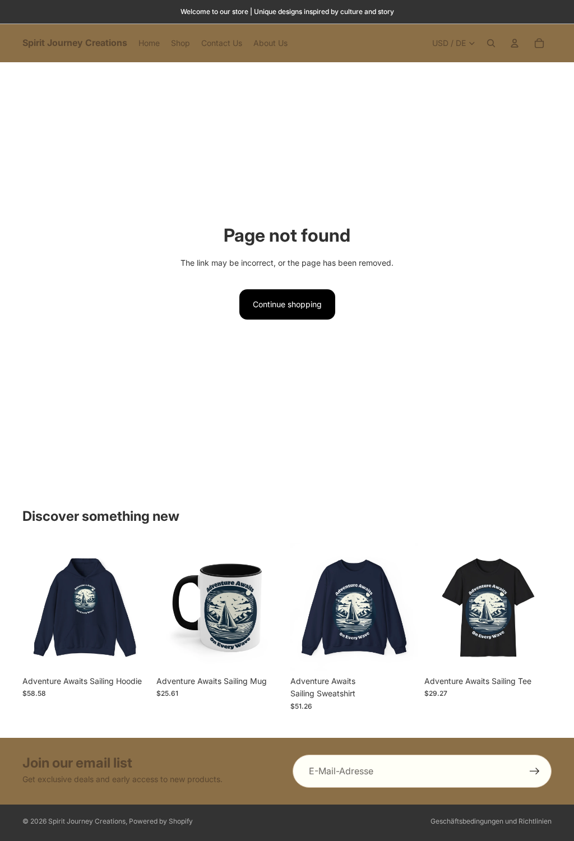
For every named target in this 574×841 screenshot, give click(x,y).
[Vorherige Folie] (34, 607)
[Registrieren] (535, 771)
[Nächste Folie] (137, 607)
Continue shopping (287, 304)
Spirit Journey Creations (87, 821)
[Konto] (514, 43)
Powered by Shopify (161, 821)
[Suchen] (491, 43)
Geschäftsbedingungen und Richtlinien (491, 821)
